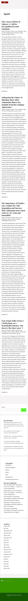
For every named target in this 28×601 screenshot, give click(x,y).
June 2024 (6, 540)
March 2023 (7, 568)
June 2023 (6, 561)
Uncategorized (9, 477)
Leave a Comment (6, 31)
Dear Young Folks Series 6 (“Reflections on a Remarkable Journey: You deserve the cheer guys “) (13, 324)
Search (3, 407)
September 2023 (8, 554)
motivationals (5, 333)
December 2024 (8, 538)
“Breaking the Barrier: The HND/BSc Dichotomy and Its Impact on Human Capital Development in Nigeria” (14, 448)
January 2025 (7, 535)
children (17, 332)
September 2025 (8, 530)
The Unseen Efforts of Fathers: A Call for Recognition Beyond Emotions (11, 25)
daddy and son (10, 33)
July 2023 (6, 559)
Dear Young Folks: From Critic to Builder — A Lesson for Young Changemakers (13, 486)
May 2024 (6, 542)
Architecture (8, 465)
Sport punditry (12, 333)
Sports (12, 34)
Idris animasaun (8, 496)
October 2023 (7, 552)
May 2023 (6, 564)
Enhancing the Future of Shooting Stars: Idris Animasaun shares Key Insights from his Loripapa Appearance (13, 102)
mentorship (22, 332)
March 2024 (7, 547)
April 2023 (6, 566)
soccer (16, 111)
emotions (16, 33)
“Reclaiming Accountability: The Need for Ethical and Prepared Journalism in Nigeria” (13, 498)
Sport (12, 31)
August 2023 (7, 556)
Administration (10, 111)
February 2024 (7, 549)
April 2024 (6, 545)
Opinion (13, 217)
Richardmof (6, 508)
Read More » (5, 91)
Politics (7, 472)
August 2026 (7, 526)
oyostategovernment (7, 220)
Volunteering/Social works (11, 479)
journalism (17, 219)
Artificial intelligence (10, 467)
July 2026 (6, 528)
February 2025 (7, 533)
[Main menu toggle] (25, 2)
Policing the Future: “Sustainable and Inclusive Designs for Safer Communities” (13, 504)
